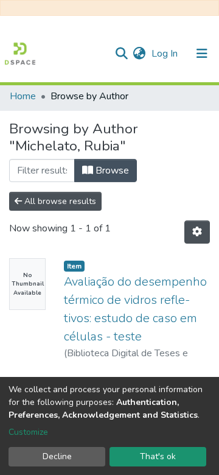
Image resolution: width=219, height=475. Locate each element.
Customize (28, 432)
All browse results (59, 201)
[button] (139, 53)
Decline (57, 456)
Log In (165, 53)
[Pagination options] (197, 232)
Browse (111, 170)
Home (23, 96)
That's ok (158, 456)
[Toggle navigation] (202, 53)
